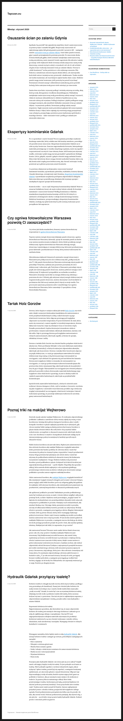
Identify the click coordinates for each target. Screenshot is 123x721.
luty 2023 (92, 159)
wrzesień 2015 (94, 289)
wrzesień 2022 (94, 168)
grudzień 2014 (94, 306)
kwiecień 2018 (94, 238)
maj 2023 (93, 153)
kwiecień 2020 (94, 214)
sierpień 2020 (94, 206)
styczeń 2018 (94, 244)
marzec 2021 (94, 195)
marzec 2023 (94, 157)
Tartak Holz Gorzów (24, 303)
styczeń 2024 (94, 142)
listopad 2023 (94, 144)
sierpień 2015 (94, 291)
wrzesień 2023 (94, 148)
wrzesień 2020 (94, 204)
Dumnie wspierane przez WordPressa (27, 712)
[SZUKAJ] (114, 29)
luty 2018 (92, 242)
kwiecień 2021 (94, 193)
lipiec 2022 (93, 172)
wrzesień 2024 (94, 127)
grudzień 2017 (94, 246)
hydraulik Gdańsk (70, 634)
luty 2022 (92, 182)
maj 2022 (93, 176)
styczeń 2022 (94, 183)
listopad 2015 (94, 285)
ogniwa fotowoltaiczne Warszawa (52, 232)
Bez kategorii (94, 321)
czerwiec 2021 (94, 189)
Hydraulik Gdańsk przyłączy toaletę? (38, 576)
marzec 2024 (94, 138)
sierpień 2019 (94, 229)
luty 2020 (93, 217)
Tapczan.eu (14, 13)
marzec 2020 (94, 216)
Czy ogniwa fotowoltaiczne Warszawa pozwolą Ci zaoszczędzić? (39, 220)
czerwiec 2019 (94, 233)
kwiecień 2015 (94, 299)
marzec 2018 (93, 240)
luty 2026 (92, 98)
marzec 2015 (93, 300)
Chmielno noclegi (95, 54)
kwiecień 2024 (94, 136)
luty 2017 (92, 259)
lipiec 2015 (93, 293)
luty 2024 (93, 140)
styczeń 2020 (94, 219)
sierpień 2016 (94, 268)
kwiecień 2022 (94, 178)
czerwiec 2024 (94, 132)
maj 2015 (92, 297)
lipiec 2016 (93, 270)
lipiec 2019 (93, 231)
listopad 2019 (94, 223)
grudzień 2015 (94, 283)
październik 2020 (95, 202)
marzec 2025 (94, 117)
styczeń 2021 (94, 199)
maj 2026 (93, 93)
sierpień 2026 (94, 87)
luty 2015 (92, 302)
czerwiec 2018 (94, 236)
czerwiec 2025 (94, 112)
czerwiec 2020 (94, 210)
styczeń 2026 (94, 100)
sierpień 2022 (94, 170)
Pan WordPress (94, 72)
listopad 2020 (94, 200)
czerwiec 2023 (94, 151)
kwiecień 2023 (94, 155)
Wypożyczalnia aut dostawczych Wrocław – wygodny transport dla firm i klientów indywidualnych (102, 57)
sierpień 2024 (94, 129)
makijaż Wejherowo (59, 477)
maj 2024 (93, 134)
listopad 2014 (94, 308)
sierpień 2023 (94, 149)
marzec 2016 (93, 278)
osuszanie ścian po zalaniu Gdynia (47, 52)
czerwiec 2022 (94, 174)
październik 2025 (95, 106)
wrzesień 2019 (94, 227)
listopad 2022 (94, 165)
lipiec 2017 (93, 249)
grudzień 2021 (94, 185)
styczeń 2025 (94, 119)
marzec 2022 (94, 180)
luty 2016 (92, 280)
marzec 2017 (93, 257)
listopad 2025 (94, 104)
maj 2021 (92, 191)
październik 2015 (95, 287)
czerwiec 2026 (94, 91)
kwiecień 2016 (94, 276)
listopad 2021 (94, 187)
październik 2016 (95, 265)
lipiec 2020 (93, 208)
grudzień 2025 (94, 102)
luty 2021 (92, 197)
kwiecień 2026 (94, 95)
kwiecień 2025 (94, 115)
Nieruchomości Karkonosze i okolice (100, 52)
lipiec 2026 (93, 89)
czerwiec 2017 (94, 251)
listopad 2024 (94, 123)
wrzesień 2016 (94, 266)
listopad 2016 (94, 263)
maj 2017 (92, 253)
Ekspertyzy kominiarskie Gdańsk (35, 131)
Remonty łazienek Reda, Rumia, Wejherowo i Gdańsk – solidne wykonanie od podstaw (102, 44)
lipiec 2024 (93, 131)
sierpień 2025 (94, 110)
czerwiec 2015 (94, 295)
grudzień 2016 (94, 261)
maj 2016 (92, 274)
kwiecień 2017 (94, 255)
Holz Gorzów (70, 311)
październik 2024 (95, 125)
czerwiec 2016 (94, 272)
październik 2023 (95, 146)
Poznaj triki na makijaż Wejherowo (36, 409)
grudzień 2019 (94, 221)
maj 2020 (93, 212)
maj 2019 (92, 234)
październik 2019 (95, 225)
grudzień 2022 (94, 163)
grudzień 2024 (94, 121)
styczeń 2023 (94, 161)
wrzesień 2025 (94, 108)
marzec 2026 (94, 97)
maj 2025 (92, 114)
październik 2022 (95, 166)
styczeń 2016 (93, 282)
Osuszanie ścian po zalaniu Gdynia (37, 37)
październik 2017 (95, 248)
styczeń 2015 (93, 304)
